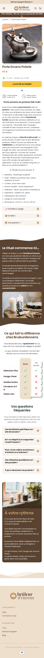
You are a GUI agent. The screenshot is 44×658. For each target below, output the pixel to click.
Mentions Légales (9, 631)
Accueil (5, 19)
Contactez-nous (9, 616)
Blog (4, 635)
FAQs (4, 612)
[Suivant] (40, 43)
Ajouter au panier (22, 84)
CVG (4, 628)
